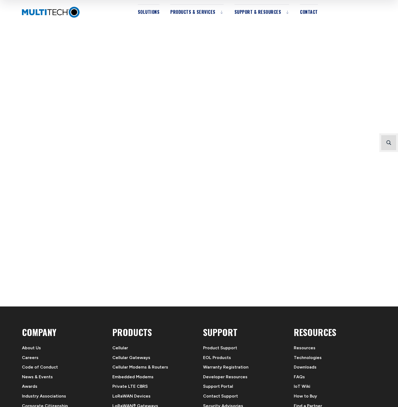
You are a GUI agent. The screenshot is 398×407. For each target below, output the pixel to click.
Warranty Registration (226, 367)
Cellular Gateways (131, 357)
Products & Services (193, 12)
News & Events (37, 376)
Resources (304, 347)
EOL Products (217, 357)
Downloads (305, 367)
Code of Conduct (40, 367)
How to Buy (305, 396)
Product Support (220, 347)
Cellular (120, 347)
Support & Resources (257, 12)
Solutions (149, 12)
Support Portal (218, 386)
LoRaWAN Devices (131, 396)
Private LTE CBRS (130, 386)
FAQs (299, 376)
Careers (30, 357)
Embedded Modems (133, 376)
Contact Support (220, 396)
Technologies (308, 357)
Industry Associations (44, 396)
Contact (309, 12)
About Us (31, 347)
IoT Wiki (302, 386)
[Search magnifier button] (388, 142)
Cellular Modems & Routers (140, 367)
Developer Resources (225, 376)
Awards (29, 386)
